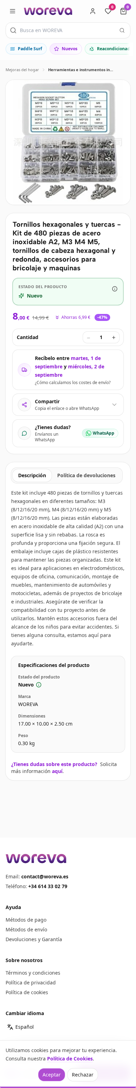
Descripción (32, 475)
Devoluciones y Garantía (34, 939)
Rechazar (82, 1074)
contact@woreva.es (44, 876)
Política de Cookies (70, 1058)
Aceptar (52, 1074)
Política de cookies (27, 992)
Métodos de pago (26, 919)
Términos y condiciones (33, 972)
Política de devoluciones (86, 475)
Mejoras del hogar (22, 69)
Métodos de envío (26, 929)
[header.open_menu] (13, 11)
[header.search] (122, 30)
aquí (57, 771)
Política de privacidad (31, 982)
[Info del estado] (115, 289)
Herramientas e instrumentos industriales (81, 69)
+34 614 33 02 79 (47, 886)
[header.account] (93, 11)
